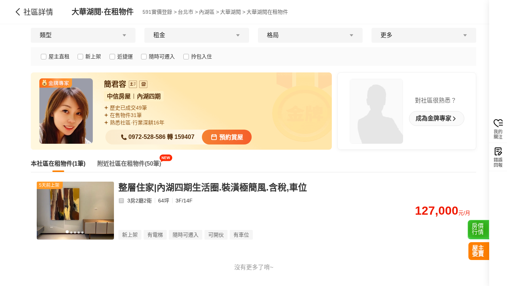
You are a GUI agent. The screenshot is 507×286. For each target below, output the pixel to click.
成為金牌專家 (433, 118)
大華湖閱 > (232, 12)
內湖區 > (209, 12)
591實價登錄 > (160, 12)
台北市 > (188, 12)
